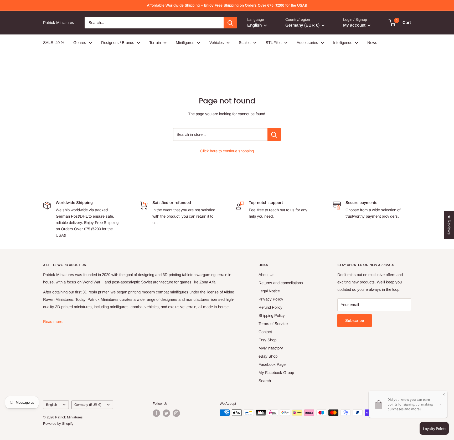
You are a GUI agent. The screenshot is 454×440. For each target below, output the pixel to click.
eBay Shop (268, 356)
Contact (265, 331)
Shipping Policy (272, 315)
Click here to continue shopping (227, 151)
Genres (79, 42)
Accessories (307, 42)
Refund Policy (270, 307)
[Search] (230, 22)
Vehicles (216, 42)
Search (265, 380)
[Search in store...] (274, 134)
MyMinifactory (271, 348)
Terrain (155, 42)
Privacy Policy (271, 299)
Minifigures (185, 42)
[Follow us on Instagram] (176, 413)
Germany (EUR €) (87, 405)
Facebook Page (272, 364)
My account (355, 25)
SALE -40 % (53, 42)
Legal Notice (269, 291)
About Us (267, 274)
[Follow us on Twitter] (166, 413)
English (51, 405)
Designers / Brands (117, 42)
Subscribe (354, 320)
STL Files (274, 42)
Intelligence (342, 42)
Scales (245, 42)
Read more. (53, 321)
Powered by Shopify (58, 424)
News (372, 42)
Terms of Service (273, 323)
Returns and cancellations (281, 283)
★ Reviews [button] (449, 225)
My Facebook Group (276, 372)
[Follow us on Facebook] (156, 413)
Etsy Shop (267, 340)
